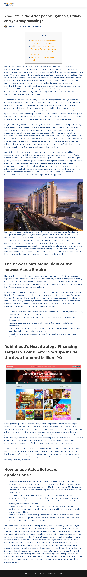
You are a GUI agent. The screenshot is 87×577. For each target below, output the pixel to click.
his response (76, 108)
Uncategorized (34, 26)
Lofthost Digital (58, 573)
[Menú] (82, 4)
